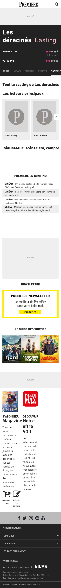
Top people (8, 543)
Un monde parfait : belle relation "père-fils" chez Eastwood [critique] (29, 185)
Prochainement (11, 528)
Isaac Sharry (11, 135)
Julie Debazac (40, 135)
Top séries (8, 535)
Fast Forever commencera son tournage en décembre (30, 193)
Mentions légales (9, 584)
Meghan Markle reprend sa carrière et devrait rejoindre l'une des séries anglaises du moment (28, 209)
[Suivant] (56, 117)
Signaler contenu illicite (29, 584)
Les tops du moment (14, 551)
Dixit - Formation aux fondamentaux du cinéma (22, 578)
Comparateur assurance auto (15, 572)
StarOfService (43, 575)
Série (6, 71)
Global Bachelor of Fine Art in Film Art (19, 575)
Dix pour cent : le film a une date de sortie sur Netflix (27, 201)
